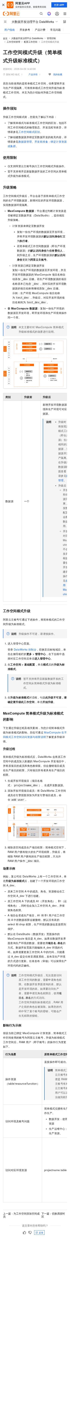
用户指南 (9, 29)
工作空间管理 (13, 41)
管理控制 (51, 38)
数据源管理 (25, 141)
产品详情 (33, 74)
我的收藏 (57, 74)
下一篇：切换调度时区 (53, 1215)
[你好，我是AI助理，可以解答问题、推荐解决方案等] (49, 14)
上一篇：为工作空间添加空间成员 (21, 1215)
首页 (5, 38)
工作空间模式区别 (29, 132)
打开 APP (59, 5)
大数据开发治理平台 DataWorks (27, 38)
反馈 (41, 1232)
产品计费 (40, 29)
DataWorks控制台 (25, 649)
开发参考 (25, 29)
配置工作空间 (30, 41)
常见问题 (55, 29)
